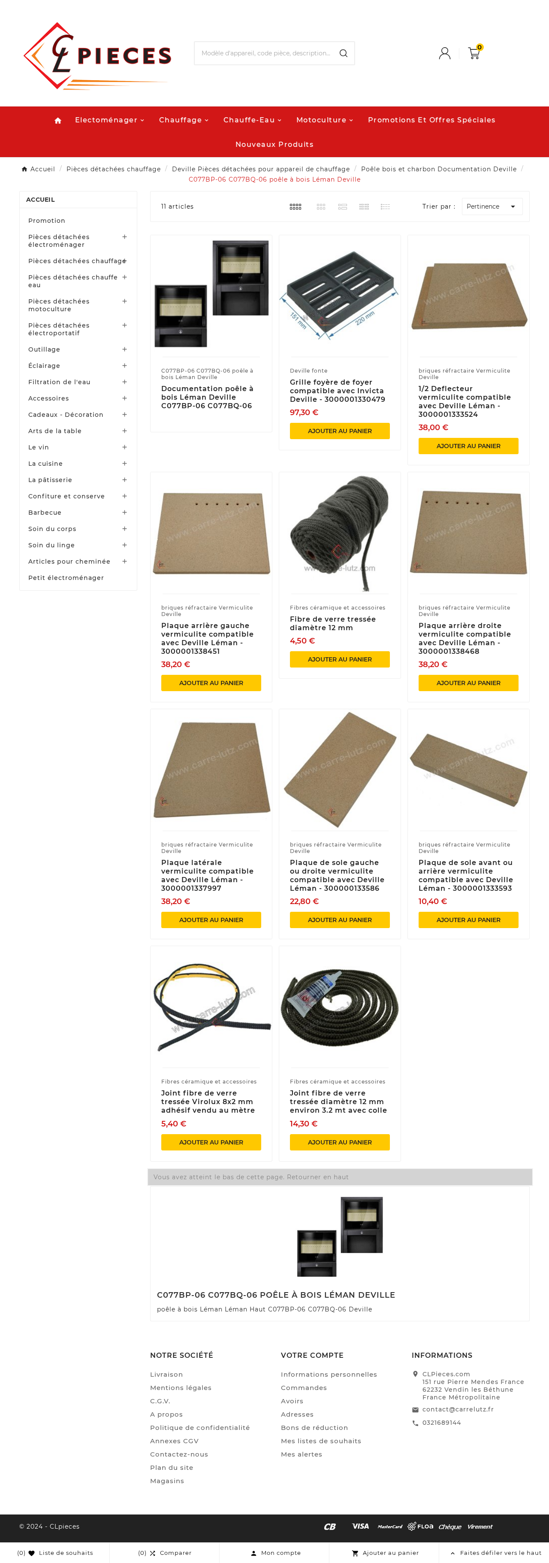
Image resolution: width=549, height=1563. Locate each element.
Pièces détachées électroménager (59, 241)
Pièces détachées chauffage (77, 261)
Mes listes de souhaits (321, 1441)
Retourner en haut (318, 1177)
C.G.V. (160, 1401)
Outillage (44, 349)
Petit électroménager (66, 578)
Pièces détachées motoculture (59, 305)
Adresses (297, 1414)
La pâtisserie (50, 480)
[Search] (343, 53)
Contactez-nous (179, 1454)
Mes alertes (302, 1454)
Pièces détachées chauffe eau (73, 281)
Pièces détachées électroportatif (59, 329)
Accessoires (48, 398)
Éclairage (44, 366)
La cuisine (45, 463)
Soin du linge (51, 545)
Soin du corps (52, 529)
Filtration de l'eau (59, 382)
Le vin (38, 447)
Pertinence (492, 206)
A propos (166, 1414)
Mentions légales (181, 1388)
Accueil (40, 199)
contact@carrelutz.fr (458, 1409)
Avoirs (292, 1401)
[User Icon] (453, 53)
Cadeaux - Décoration (66, 415)
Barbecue (45, 512)
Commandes (304, 1388)
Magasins (167, 1481)
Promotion (47, 221)
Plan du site (171, 1467)
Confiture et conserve (66, 496)
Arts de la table (55, 431)
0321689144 (441, 1422)
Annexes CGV (174, 1441)
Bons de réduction (314, 1427)
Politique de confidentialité (200, 1427)
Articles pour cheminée (69, 561)
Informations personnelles (329, 1374)
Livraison (166, 1374)
